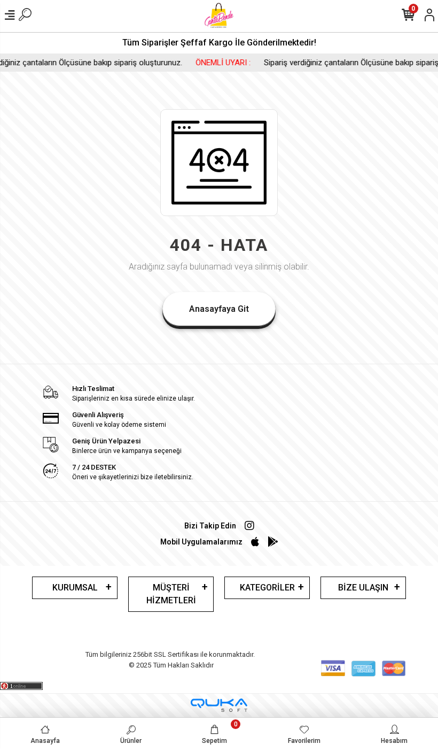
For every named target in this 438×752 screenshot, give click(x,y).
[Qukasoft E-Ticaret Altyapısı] (219, 705)
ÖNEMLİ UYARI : (211, 62)
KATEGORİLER (267, 587)
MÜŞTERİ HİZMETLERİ (171, 593)
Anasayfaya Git (219, 309)
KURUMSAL (75, 587)
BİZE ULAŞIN (363, 587)
